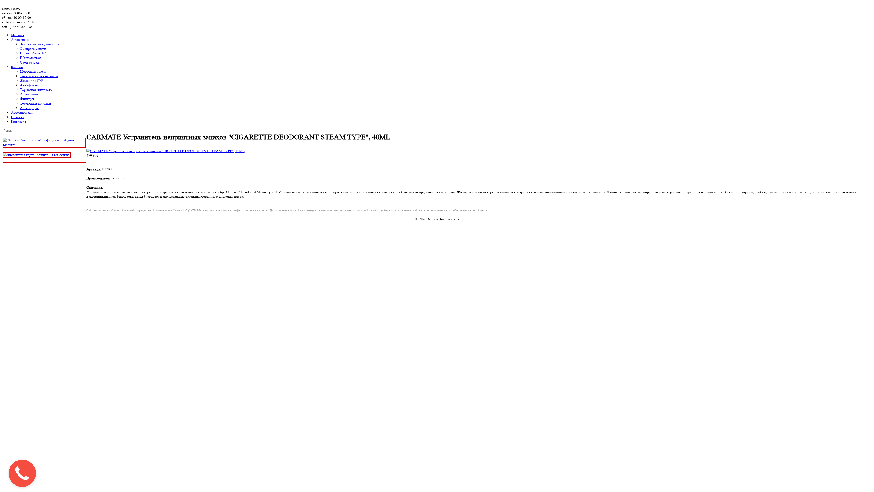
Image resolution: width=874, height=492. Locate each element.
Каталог (17, 67)
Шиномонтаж (30, 58)
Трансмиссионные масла (39, 76)
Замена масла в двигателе (40, 44)
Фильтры (27, 99)
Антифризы (29, 85)
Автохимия (29, 94)
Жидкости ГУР (31, 80)
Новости (17, 117)
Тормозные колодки (35, 103)
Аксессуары (29, 108)
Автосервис (20, 39)
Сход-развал (29, 62)
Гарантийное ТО (33, 53)
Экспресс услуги (33, 48)
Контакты (18, 121)
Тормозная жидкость (36, 89)
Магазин (17, 35)
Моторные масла (33, 71)
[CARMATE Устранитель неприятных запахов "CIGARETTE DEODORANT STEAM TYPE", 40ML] (165, 151)
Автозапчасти (22, 112)
